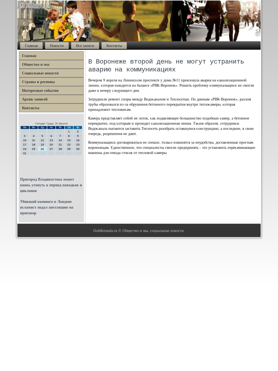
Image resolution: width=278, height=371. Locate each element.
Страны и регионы (38, 81)
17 (24, 144)
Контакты (114, 45)
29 (69, 148)
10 (24, 140)
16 (78, 140)
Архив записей (35, 99)
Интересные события (40, 90)
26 (42, 148)
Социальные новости (40, 73)
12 (42, 140)
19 (42, 144)
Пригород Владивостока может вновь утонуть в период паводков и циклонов (51, 184)
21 (60, 144)
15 (69, 140)
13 (51, 140)
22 (69, 144)
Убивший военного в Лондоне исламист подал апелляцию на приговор (46, 207)
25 (33, 148)
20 (51, 144)
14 (60, 140)
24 (24, 148)
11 (33, 140)
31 (24, 153)
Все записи (85, 45)
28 (60, 148)
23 (78, 144)
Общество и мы (35, 64)
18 (33, 144)
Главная (31, 45)
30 (78, 148)
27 (51, 148)
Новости (57, 45)
